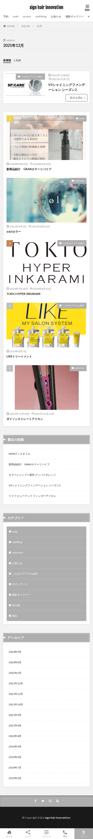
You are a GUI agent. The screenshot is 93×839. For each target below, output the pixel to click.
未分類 (16, 605)
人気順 (17, 60)
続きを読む (76, 97)
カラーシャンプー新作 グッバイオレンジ (32, 474)
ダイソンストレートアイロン (24, 419)
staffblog (40, 16)
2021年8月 (15, 725)
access (27, 16)
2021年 (25, 26)
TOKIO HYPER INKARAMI (23, 294)
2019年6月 (15, 778)
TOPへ (84, 836)
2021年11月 (16, 694)
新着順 (7, 60)
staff (16, 16)
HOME (11, 26)
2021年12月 (16, 683)
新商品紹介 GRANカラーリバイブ (28, 169)
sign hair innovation (46, 7)
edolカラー (13, 231)
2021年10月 (16, 704)
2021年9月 (15, 715)
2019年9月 (15, 746)
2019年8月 (15, 757)
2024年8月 (15, 662)
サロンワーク (20, 584)
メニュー (46, 836)
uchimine (79, 180)
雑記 (14, 615)
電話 (65, 836)
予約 (5, 16)
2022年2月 (15, 672)
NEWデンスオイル (19, 453)
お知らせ (56, 16)
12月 (39, 26)
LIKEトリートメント (19, 356)
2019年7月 (15, 767)
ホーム (9, 836)
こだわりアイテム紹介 (32, 76)
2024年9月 (15, 651)
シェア (28, 836)
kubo (81, 118)
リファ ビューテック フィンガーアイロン (32, 495)
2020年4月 (15, 736)
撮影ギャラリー (75, 16)
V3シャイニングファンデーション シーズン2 (66, 87)
